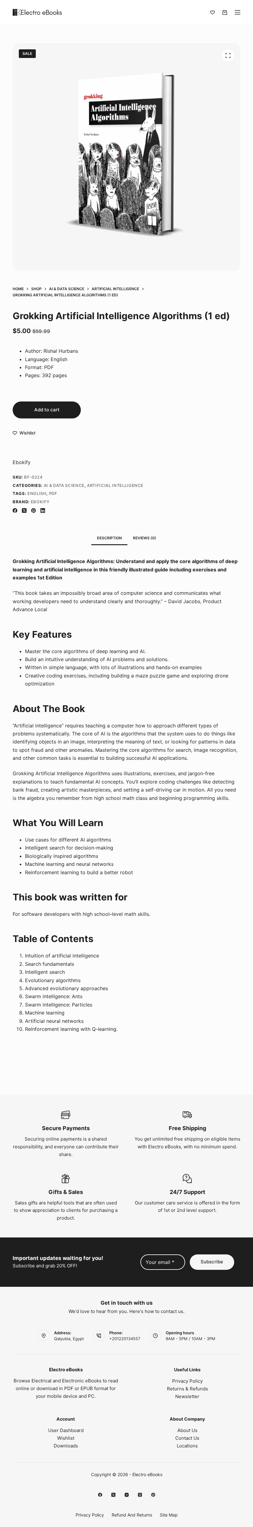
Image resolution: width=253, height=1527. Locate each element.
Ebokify (22, 462)
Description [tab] (109, 538)
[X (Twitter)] (24, 510)
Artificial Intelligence (115, 485)
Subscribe (212, 1262)
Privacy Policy (187, 1381)
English (37, 493)
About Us (187, 1430)
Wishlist (65, 1438)
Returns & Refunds (187, 1389)
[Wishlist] (212, 12)
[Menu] (237, 12)
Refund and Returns (132, 1514)
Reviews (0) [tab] (144, 538)
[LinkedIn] (42, 510)
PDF (53, 493)
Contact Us (187, 1438)
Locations (187, 1446)
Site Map (169, 1514)
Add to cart (47, 410)
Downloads (66, 1446)
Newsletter (187, 1396)
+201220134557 (124, 1338)
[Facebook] (15, 510)
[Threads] (140, 1495)
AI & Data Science (64, 485)
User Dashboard (66, 1430)
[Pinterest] (33, 510)
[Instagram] (127, 1495)
